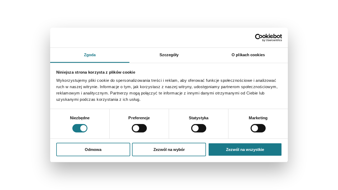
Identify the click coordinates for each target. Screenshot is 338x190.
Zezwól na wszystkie (245, 149)
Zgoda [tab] (90, 55)
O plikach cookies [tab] (248, 55)
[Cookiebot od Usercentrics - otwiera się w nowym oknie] (259, 37)
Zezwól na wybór (169, 149)
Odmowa (93, 149)
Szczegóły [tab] (169, 55)
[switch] (139, 128)
